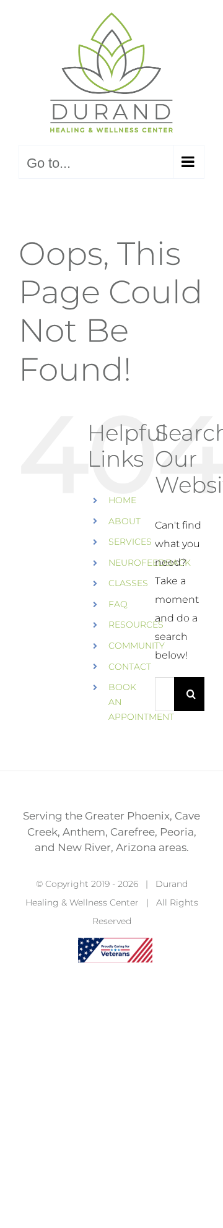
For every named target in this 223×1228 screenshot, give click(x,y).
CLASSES (128, 583)
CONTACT (129, 666)
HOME (122, 500)
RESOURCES (136, 624)
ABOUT (124, 521)
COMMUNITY (136, 645)
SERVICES (130, 541)
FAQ (118, 604)
